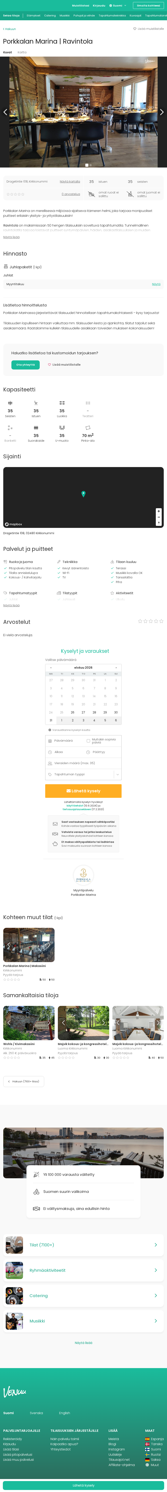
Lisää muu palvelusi (18, 1459)
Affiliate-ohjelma (122, 1465)
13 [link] (83, 696)
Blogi (112, 1444)
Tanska (156, 1444)
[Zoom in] (159, 511)
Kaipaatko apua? (64, 1444)
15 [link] (105, 696)
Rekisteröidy (12, 1439)
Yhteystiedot (61, 1449)
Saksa (155, 1459)
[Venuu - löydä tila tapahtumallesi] (10, 5)
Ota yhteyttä (25, 365)
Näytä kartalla (70, 181)
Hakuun (10, 29)
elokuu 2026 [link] (83, 668)
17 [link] (51, 704)
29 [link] (72, 680)
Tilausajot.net (119, 1459)
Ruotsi (155, 1454)
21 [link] (94, 704)
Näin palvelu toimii (65, 1439)
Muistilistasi (80, 6)
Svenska (36, 1413)
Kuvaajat (135, 15)
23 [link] (116, 704)
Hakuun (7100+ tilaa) (25, 1081)
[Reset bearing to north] (159, 523)
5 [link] (73, 688)
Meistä (114, 1439)
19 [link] (72, 704)
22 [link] (105, 704)
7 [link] (94, 688)
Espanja (157, 1439)
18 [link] (61, 704)
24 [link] (51, 712)
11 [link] (62, 696)
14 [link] (94, 696)
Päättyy (99, 752)
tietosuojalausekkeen (77, 809)
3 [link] (51, 688)
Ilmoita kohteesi (148, 6)
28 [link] (62, 680)
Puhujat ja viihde (84, 15)
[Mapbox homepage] (13, 524)
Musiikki (65, 15)
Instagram (117, 1449)
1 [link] (105, 680)
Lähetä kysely (86, 791)
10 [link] (51, 696)
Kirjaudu (99, 6)
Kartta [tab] (22, 52)
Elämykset (33, 15)
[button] (5, 112)
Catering (50, 15)
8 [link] (105, 688)
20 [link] (83, 704)
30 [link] (83, 680)
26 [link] (72, 712)
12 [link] (72, 696)
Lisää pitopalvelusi (17, 1454)
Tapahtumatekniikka (112, 15)
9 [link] (116, 688)
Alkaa (59, 752)
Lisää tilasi (11, 1449)
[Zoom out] (159, 517)
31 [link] (94, 680)
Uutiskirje (115, 1454)
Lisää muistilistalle (151, 29)
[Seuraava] (48, 945)
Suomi (117, 6)
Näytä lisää (11, 237)
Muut (154, 1465)
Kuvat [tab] (7, 52)
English (64, 1413)
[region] (83, 497)
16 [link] (116, 696)
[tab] (83, 284)
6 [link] (83, 688)
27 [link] (51, 680)
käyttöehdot (75, 805)
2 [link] (116, 680)
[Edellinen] (9, 945)
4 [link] (62, 688)
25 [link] (61, 712)
